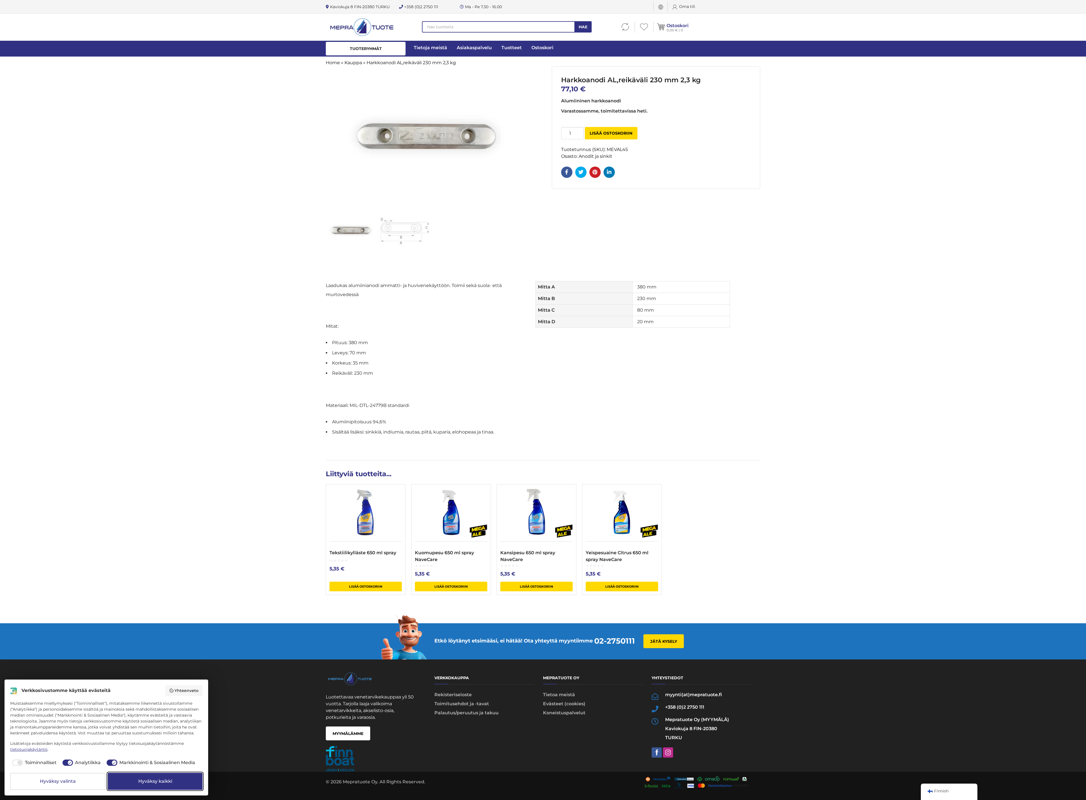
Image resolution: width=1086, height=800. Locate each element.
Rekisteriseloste (453, 694)
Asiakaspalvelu (474, 47)
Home (333, 62)
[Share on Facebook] (566, 172)
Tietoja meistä (430, 47)
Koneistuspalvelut (564, 712)
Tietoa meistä (559, 694)
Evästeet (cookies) (564, 703)
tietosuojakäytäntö (29, 749)
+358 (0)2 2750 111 (420, 6)
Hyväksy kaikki (155, 781)
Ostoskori (678, 25)
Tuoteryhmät (366, 48)
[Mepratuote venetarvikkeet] (361, 27)
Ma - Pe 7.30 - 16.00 (483, 6)
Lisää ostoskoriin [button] (365, 586)
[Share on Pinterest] (595, 172)
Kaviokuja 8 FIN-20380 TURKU (359, 6)
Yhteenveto (186, 690)
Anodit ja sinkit (595, 156)
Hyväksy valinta (58, 781)
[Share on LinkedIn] (609, 172)
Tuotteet (511, 47)
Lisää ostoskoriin (611, 133)
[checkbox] (33, 762)
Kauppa (353, 62)
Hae (583, 26)
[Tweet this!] (581, 172)
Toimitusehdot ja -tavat (461, 703)
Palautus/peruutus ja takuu (466, 712)
